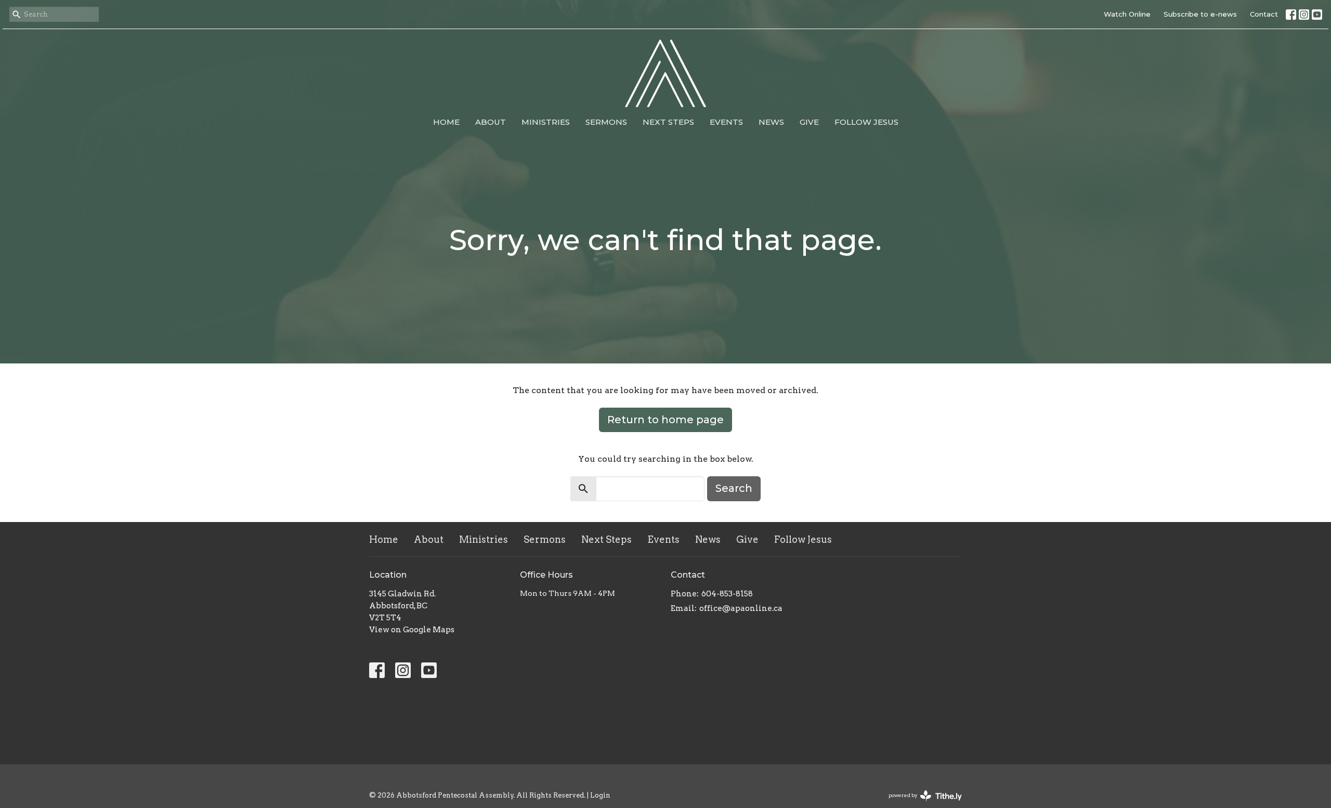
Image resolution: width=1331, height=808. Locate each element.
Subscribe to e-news (1200, 14)
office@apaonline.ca (740, 608)
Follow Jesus (866, 122)
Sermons (606, 122)
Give (809, 122)
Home (446, 122)
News (771, 122)
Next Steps (668, 122)
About (490, 122)
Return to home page (665, 419)
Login (600, 795)
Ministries (545, 122)
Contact (1264, 14)
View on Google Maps (411, 629)
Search (733, 488)
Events (726, 122)
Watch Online (1127, 14)
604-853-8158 (727, 593)
